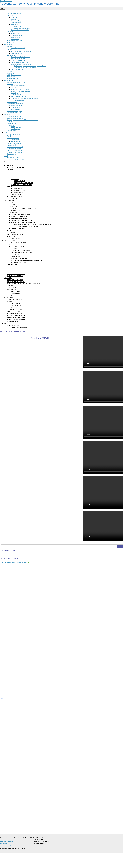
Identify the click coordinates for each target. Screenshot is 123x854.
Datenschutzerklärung (7, 841)
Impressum (3, 843)
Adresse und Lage (6, 845)
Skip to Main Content (6, 1)
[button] (4, 161)
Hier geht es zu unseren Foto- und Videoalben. (14, 562)
